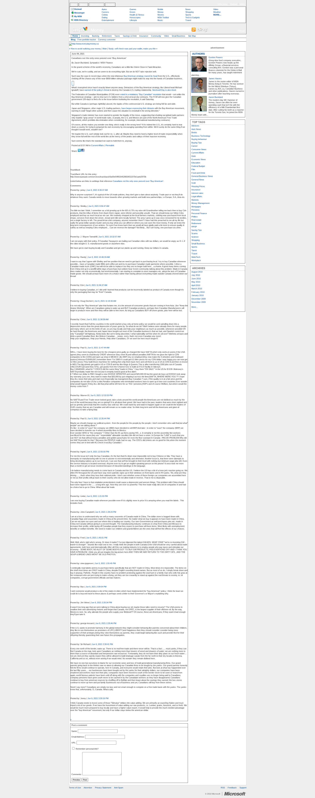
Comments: (76, 774)
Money (84, 4)
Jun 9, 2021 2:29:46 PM (105, 623)
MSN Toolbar (163, 17)
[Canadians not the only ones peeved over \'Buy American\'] (82, 151)
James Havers (215, 78)
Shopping (189, 12)
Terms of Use (75, 788)
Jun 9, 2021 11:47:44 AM (98, 348)
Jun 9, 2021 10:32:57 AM (109, 237)
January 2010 (197, 295)
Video (242, 4)
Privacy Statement (103, 788)
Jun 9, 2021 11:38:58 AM (97, 319)
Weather (217, 12)
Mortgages (196, 207)
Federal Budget (198, 166)
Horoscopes (135, 17)
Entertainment (97, 4)
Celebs (105, 15)
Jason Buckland (216, 97)
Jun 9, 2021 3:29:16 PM (98, 698)
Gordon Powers (216, 57)
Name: (74, 731)
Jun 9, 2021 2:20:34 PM (101, 602)
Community (156, 36)
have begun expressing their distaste (137, 108)
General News (197, 180)
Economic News (198, 159)
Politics (194, 217)
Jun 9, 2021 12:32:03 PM (101, 395)
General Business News (202, 176)
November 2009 (198, 302)
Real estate (196, 220)
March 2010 (196, 288)
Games (133, 9)
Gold (193, 183)
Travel (188, 20)
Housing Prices (198, 186)
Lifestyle (110, 4)
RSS (223, 788)
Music (160, 20)
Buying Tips (196, 143)
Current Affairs (97, 145)
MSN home (223, 4)
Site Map (192, 36)
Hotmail (233, 4)
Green (132, 12)
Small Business (178, 36)
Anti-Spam (118, 788)
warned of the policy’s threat (96, 90)
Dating (104, 17)
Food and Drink (198, 173)
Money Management (200, 203)
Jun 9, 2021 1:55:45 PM (105, 563)
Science (195, 237)
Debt (193, 156)
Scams (194, 233)
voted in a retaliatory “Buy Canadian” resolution (141, 94)
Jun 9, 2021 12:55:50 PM (98, 452)
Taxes (117, 36)
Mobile (160, 9)
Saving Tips (196, 230)
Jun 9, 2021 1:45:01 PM (96, 538)
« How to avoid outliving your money (85, 49)
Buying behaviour (199, 139)
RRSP (194, 227)
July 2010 (195, 275)
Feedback (232, 788)
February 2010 (198, 292)
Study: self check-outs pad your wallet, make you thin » (132, 49)
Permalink (110, 145)
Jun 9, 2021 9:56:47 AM (98, 206)
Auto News (196, 129)
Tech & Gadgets (192, 17)
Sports (188, 15)
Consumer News (198, 149)
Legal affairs (196, 196)
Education (195, 163)
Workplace (196, 260)
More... (194, 307)
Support (243, 788)
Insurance (143, 36)
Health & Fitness (137, 15)
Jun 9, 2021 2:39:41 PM (102, 644)
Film (193, 169)
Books (194, 132)
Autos (74, 4)
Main (105, 49)
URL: (73, 743)
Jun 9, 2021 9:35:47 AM (97, 190)
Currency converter (107, 39)
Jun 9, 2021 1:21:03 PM (97, 496)
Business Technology (200, 136)
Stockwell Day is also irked (164, 90)
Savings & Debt (130, 36)
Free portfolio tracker (86, 39)
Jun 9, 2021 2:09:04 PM (95, 587)
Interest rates (197, 193)
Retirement (107, 36)
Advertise (88, 788)
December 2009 (198, 299)
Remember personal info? (86, 749)
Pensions (195, 210)
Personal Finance (199, 213)
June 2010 (196, 278)
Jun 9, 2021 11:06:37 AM (96, 285)
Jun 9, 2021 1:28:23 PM (105, 512)
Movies (161, 15)
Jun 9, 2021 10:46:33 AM (99, 257)
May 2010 (195, 282)
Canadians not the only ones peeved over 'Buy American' (138, 181)
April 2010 (195, 285)
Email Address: (78, 737)
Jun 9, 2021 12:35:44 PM (99, 418)
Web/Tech (195, 257)
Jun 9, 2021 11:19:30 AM (105, 301)
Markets (195, 200)
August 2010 (197, 272)
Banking (95, 36)
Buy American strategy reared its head (141, 76)
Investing (85, 36)
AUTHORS (198, 53)
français (241, 31)
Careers (105, 12)
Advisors (195, 126)
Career (194, 146)
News (187, 9)
